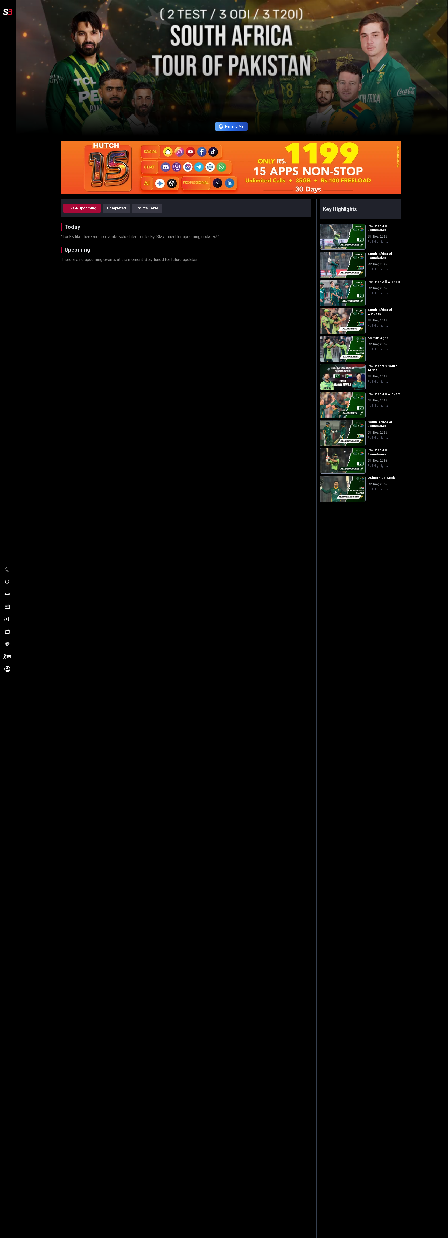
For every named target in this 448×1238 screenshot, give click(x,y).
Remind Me (234, 126)
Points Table (147, 208)
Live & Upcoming (81, 208)
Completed (116, 208)
